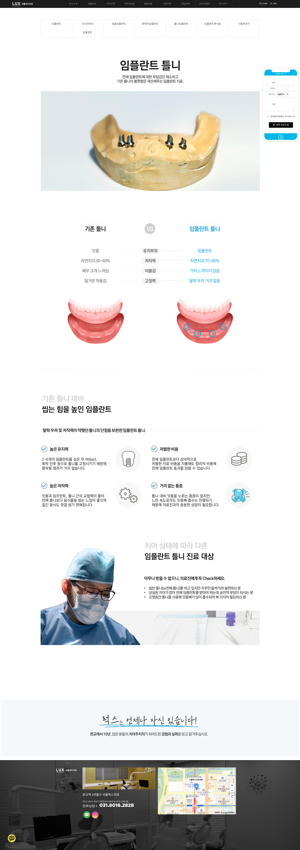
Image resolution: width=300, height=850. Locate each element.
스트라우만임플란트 (87, 28)
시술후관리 (244, 24)
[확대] (232, 785)
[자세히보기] (290, 117)
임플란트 (92, 4)
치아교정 (111, 4)
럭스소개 (73, 4)
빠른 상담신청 (282, 125)
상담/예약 (185, 4)
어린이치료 (129, 4)
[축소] (232, 790)
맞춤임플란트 (119, 24)
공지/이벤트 (204, 4)
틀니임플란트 (181, 24)
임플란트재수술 (212, 24)
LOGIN (264, 4)
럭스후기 (223, 4)
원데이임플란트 (150, 24)
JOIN (274, 4)
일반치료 (148, 4)
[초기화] (232, 796)
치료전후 (167, 4)
